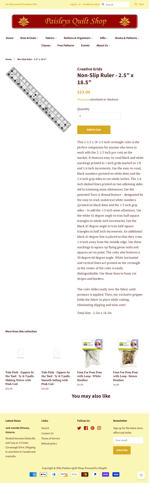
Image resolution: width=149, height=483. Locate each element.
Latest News (13, 421)
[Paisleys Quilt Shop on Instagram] (99, 428)
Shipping (83, 99)
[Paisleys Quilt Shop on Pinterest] (92, 428)
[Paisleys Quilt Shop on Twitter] (79, 428)
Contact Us (47, 433)
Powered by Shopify (96, 468)
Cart (141, 4)
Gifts (103, 38)
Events (85, 45)
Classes (46, 45)
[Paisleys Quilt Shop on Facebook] (86, 428)
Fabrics (50, 38)
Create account (91, 4)
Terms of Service (50, 438)
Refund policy (49, 443)
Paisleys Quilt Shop (73, 468)
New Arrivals (28, 38)
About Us (102, 45)
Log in (73, 4)
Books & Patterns (126, 38)
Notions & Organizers (77, 38)
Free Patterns (65, 45)
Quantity (83, 109)
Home (9, 38)
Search (45, 428)
